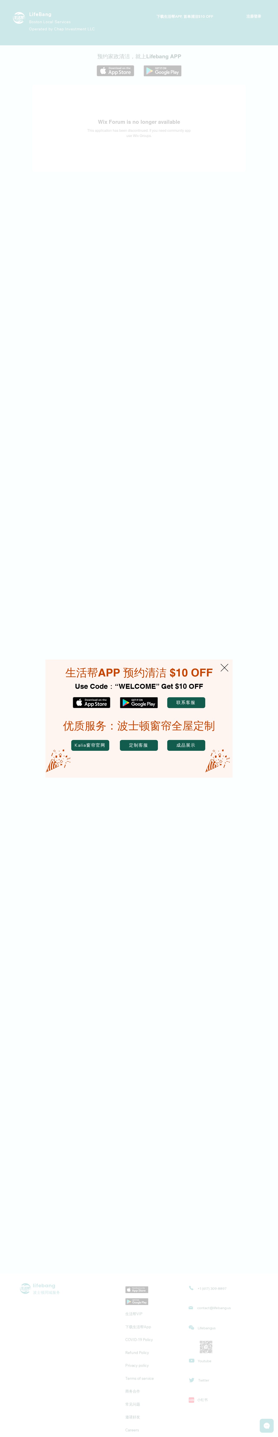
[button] (224, 667)
